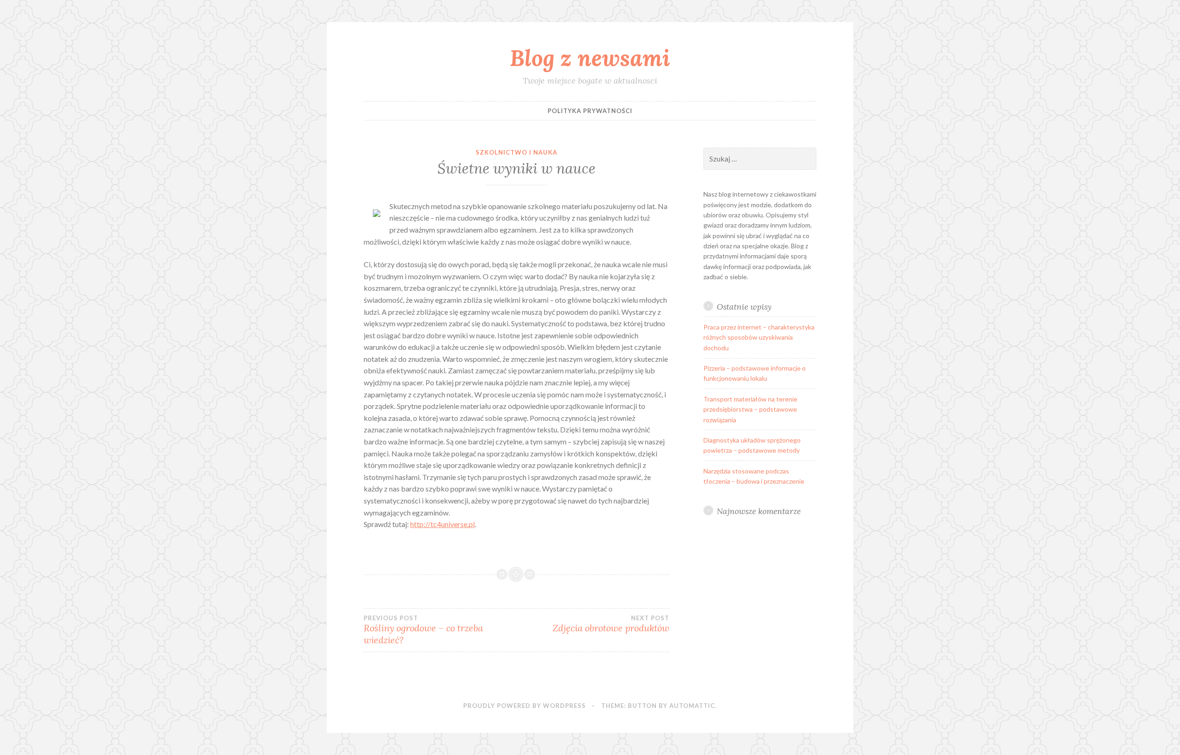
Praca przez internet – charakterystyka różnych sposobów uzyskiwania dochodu (758, 337)
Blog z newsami (590, 57)
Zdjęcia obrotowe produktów (611, 624)
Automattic (692, 705)
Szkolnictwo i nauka (516, 152)
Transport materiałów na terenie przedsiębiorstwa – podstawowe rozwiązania (750, 409)
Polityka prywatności (590, 110)
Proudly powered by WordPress (524, 705)
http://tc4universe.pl (442, 524)
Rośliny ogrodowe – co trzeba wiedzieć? (423, 630)
